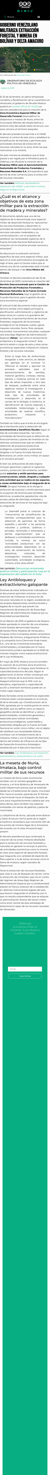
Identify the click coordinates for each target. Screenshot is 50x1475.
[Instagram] (28, 11)
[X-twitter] (22, 11)
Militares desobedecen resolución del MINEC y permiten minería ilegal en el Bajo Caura (22, 186)
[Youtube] (25, 11)
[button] (39, 17)
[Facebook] (18, 11)
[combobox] (12, 17)
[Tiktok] (31, 11)
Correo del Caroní (23, 75)
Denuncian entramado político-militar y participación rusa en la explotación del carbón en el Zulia (25, 571)
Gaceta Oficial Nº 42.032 (25, 106)
